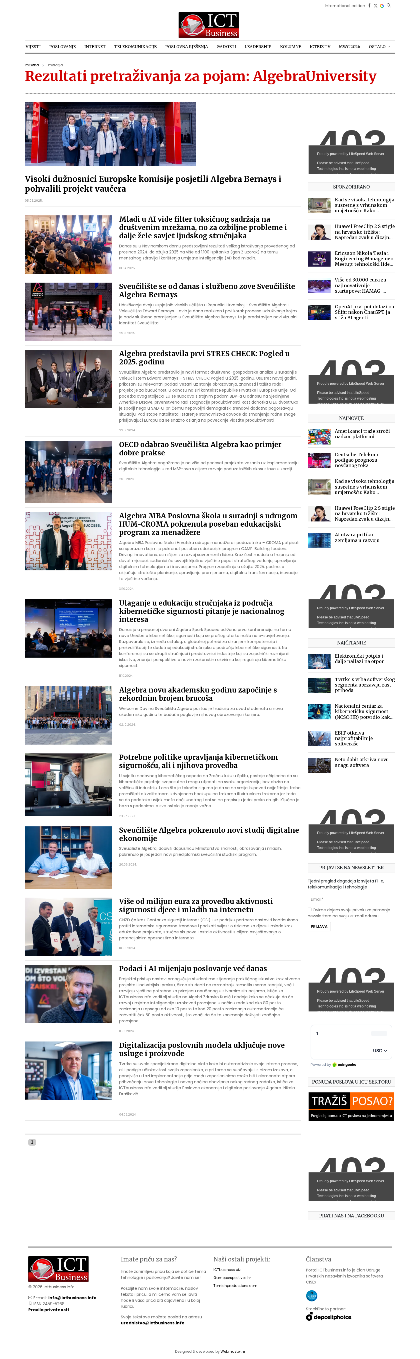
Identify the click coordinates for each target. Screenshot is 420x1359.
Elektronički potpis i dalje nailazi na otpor (359, 658)
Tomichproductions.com (235, 1285)
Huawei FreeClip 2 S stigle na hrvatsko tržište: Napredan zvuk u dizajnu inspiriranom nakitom (365, 234)
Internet (95, 46)
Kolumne (290, 46)
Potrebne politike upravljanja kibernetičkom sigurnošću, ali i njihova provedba (198, 761)
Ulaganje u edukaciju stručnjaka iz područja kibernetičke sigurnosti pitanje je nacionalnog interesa (202, 611)
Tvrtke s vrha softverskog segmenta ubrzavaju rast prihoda (365, 684)
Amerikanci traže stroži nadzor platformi (362, 433)
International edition (345, 6)
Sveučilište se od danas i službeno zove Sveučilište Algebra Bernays (207, 290)
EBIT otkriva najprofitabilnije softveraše (354, 738)
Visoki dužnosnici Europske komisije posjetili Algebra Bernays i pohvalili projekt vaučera (153, 184)
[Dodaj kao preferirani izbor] (382, 6)
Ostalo (377, 46)
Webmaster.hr (233, 1351)
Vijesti (33, 46)
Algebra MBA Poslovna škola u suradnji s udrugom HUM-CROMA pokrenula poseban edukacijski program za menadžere (208, 524)
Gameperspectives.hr (232, 1277)
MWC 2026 (349, 46)
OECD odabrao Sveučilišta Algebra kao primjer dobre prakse (200, 448)
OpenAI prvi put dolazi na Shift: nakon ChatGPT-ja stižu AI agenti (364, 312)
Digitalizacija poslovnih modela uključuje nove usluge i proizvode (202, 1049)
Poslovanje (62, 46)
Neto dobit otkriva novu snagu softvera (362, 762)
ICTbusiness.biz (227, 1269)
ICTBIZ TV (320, 46)
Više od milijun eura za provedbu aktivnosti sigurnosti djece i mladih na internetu (196, 905)
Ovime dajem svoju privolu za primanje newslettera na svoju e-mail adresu (349, 913)
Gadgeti (226, 46)
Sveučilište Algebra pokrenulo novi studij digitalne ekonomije (209, 834)
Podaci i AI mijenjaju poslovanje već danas (193, 968)
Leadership (258, 46)
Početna (32, 65)
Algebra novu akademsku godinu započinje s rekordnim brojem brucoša (198, 694)
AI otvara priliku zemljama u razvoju (357, 537)
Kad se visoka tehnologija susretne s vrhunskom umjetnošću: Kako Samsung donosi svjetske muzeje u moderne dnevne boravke (364, 213)
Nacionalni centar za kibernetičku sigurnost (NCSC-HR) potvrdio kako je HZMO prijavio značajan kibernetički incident (364, 719)
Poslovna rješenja (186, 46)
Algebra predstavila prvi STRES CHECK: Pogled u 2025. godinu (204, 357)
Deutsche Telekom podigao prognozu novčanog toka (356, 460)
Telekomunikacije (135, 46)
